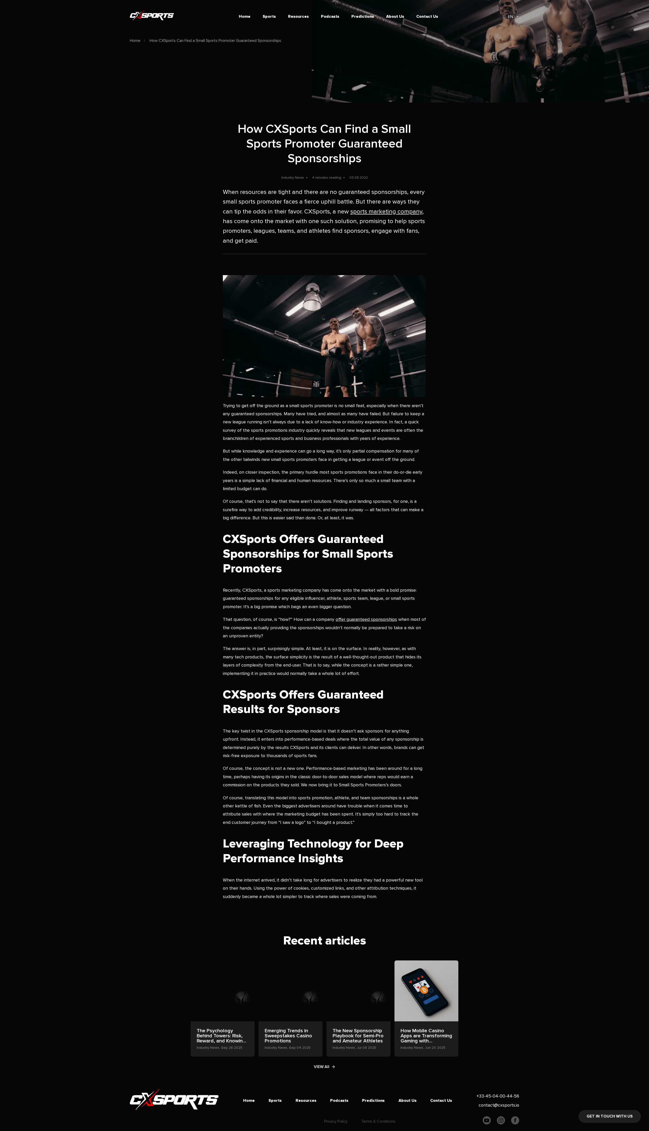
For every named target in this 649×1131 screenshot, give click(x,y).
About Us (395, 16)
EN (510, 16)
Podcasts (330, 16)
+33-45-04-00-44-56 (498, 1096)
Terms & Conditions (378, 1121)
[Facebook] (515, 1121)
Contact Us (427, 16)
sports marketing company (386, 211)
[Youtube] (487, 1121)
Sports (269, 16)
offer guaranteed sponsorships (366, 619)
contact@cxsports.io (499, 1105)
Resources (298, 16)
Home (244, 16)
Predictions (362, 16)
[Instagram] (501, 1121)
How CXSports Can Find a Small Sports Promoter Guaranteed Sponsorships (215, 40)
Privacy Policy (336, 1121)
